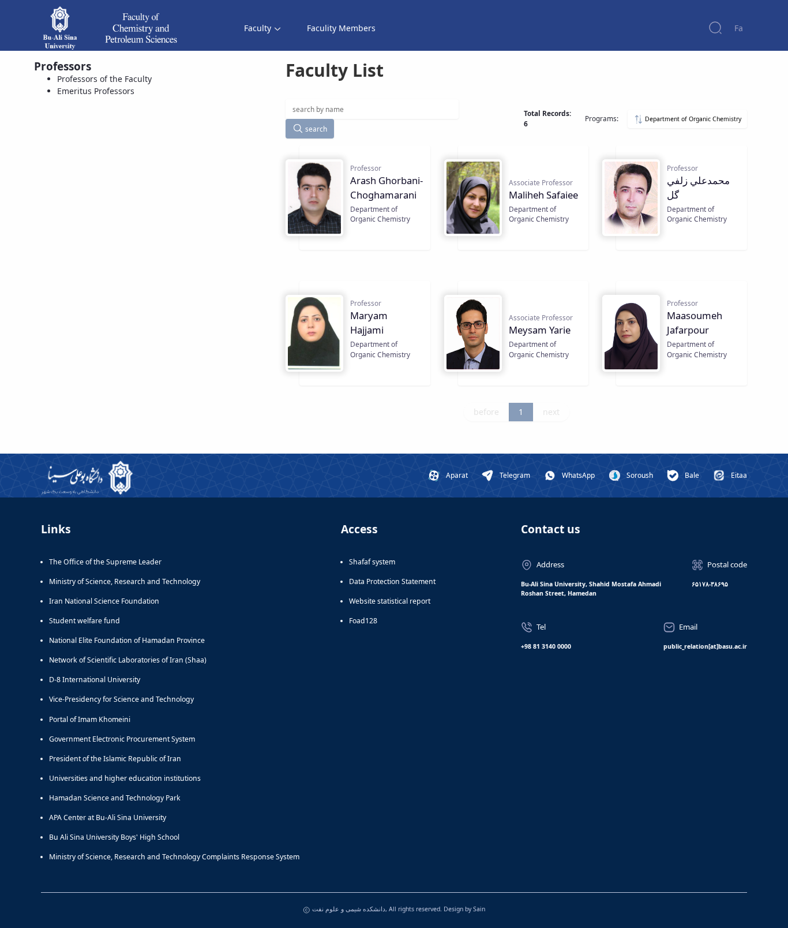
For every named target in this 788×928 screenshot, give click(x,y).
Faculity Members (341, 28)
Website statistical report (389, 601)
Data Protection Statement (392, 581)
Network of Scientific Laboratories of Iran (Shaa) (128, 660)
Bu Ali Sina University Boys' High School (114, 837)
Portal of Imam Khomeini (89, 719)
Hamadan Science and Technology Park (115, 798)
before (486, 411)
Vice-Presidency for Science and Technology (121, 699)
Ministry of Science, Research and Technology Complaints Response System (174, 857)
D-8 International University (94, 679)
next (551, 411)
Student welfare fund (84, 621)
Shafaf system (372, 562)
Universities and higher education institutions (125, 778)
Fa (738, 28)
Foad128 (363, 621)
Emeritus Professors (95, 90)
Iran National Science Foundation (104, 601)
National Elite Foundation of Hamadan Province (127, 640)
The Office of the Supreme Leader (105, 562)
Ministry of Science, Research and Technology (124, 581)
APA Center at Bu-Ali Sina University (107, 817)
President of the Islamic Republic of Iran (115, 759)
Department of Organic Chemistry (692, 119)
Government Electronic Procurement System (122, 739)
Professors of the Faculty (104, 78)
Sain (479, 909)
